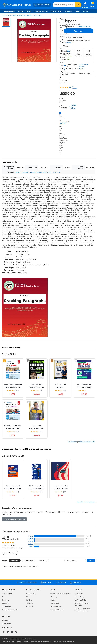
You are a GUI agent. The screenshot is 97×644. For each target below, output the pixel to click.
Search (91, 560)
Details (81, 69)
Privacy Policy (79, 597)
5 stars (30, 536)
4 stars (30, 538)
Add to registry (86, 73)
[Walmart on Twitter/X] (8, 631)
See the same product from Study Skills (81, 441)
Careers (77, 11)
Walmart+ (29, 603)
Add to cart (78, 31)
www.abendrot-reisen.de (64, 123)
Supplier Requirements (10, 610)
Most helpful (43, 560)
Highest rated (28, 560)
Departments (10, 11)
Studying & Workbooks (34, 15)
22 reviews (74, 87)
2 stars (30, 544)
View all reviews (10, 553)
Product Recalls (55, 606)
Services (20, 11)
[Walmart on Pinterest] (16, 631)
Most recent (15, 560)
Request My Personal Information (81, 604)
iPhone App (6, 620)
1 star (31, 546)
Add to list (71, 73)
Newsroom (6, 600)
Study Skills (56, 172)
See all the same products (86, 502)
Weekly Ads (77, 582)
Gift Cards (29, 606)
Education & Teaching (18, 15)
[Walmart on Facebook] (3, 631)
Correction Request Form (14, 519)
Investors (5, 603)
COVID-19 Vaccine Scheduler (60, 593)
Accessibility (54, 603)
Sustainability (6, 606)
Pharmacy (68, 11)
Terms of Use (78, 593)
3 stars (30, 541)
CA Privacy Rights (80, 600)
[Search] (78, 4)
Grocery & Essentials (41, 11)
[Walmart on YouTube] (12, 631)
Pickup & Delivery (56, 11)
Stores (28, 597)
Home (4, 15)
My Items (86, 11)
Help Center (47, 582)
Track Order (62, 582)
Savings (28, 11)
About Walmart (7, 593)
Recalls (52, 600)
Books (9, 15)
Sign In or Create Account (28, 582)
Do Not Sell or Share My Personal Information (82, 610)
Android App (6, 623)
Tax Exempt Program (57, 610)
